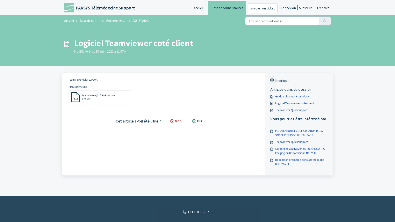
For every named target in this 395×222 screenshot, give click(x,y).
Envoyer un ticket (262, 8)
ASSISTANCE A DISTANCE (149, 20)
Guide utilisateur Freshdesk (292, 96)
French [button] (322, 8)
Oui (199, 121)
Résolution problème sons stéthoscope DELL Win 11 (299, 162)
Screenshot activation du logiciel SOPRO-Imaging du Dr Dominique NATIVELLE (300, 151)
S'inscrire (305, 8)
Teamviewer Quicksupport (291, 110)
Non (178, 121)
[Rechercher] (325, 20)
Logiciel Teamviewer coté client (294, 103)
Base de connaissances (227, 8)
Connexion (288, 8)
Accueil (199, 8)
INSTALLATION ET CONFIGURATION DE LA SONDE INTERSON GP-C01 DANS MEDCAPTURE (299, 133)
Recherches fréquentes (122, 20)
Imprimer (282, 80)
